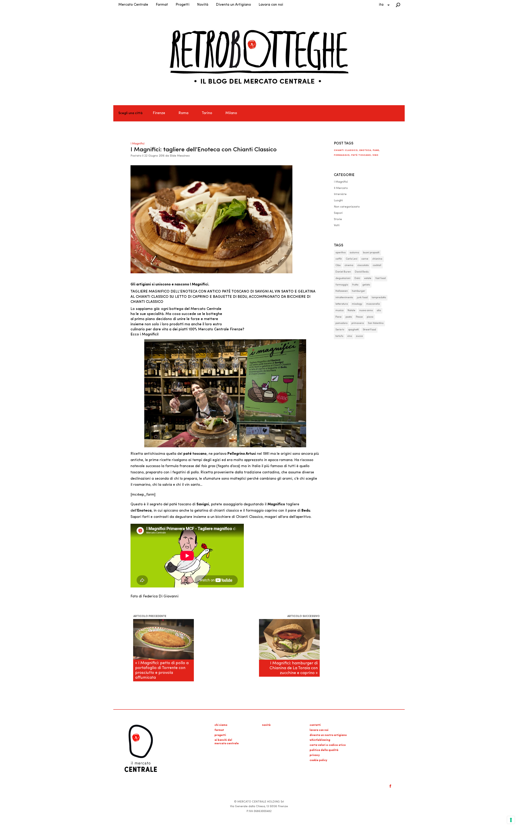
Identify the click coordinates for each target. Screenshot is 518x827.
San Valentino (375, 323)
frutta (355, 285)
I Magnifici (137, 143)
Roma (183, 113)
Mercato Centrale (133, 5)
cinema (349, 265)
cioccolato (363, 265)
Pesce (359, 317)
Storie (338, 219)
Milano (231, 113)
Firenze (159, 113)
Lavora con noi (271, 5)
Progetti (182, 5)
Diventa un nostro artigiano (328, 735)
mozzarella (373, 304)
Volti (337, 225)
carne (364, 259)
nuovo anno (366, 310)
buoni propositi (371, 252)
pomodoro (341, 323)
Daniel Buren (343, 272)
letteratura (341, 304)
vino (375, 155)
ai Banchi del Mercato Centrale (226, 742)
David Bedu (362, 272)
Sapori (338, 213)
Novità (202, 5)
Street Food (369, 330)
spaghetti (353, 330)
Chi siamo (220, 725)
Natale (351, 310)
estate (367, 278)
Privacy (315, 755)
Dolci (357, 278)
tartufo (339, 336)
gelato (366, 285)
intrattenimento (344, 297)
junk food (362, 297)
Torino (207, 113)
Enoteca (365, 150)
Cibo (338, 265)
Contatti (315, 725)
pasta (349, 317)
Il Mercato (341, 188)
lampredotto (379, 297)
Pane (376, 150)
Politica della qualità (324, 750)
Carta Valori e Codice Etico (328, 745)
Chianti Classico (346, 150)
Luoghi (338, 200)
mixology (357, 304)
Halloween (341, 291)
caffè (338, 259)
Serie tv (339, 330)
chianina (377, 259)
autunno (354, 252)
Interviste (340, 194)
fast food (380, 278)
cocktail (377, 265)
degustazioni (342, 278)
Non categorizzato (347, 206)
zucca (359, 336)
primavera (357, 323)
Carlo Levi (351, 259)
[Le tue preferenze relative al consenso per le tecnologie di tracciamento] (511, 820)
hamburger (358, 291)
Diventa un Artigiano (233, 5)
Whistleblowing (320, 740)
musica (339, 310)
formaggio (342, 155)
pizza (370, 317)
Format (162, 5)
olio (379, 310)
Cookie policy (318, 760)
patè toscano (361, 155)
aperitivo (340, 252)
